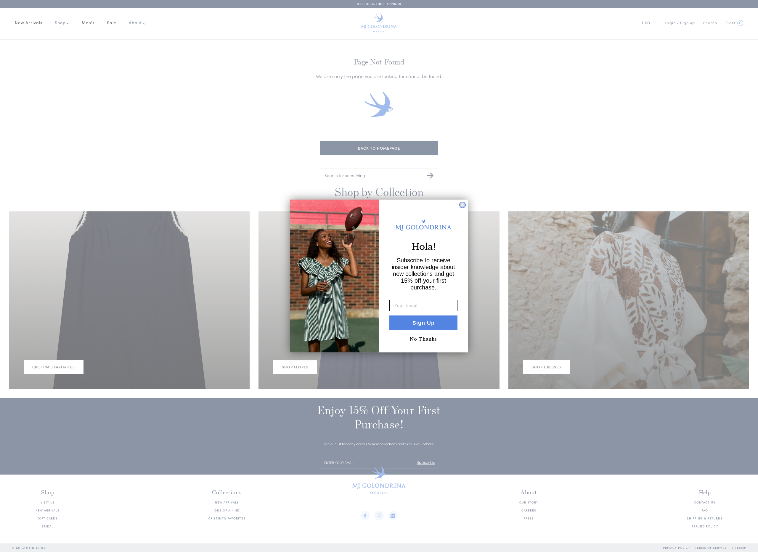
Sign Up (423, 323)
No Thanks (423, 339)
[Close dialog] (462, 205)
